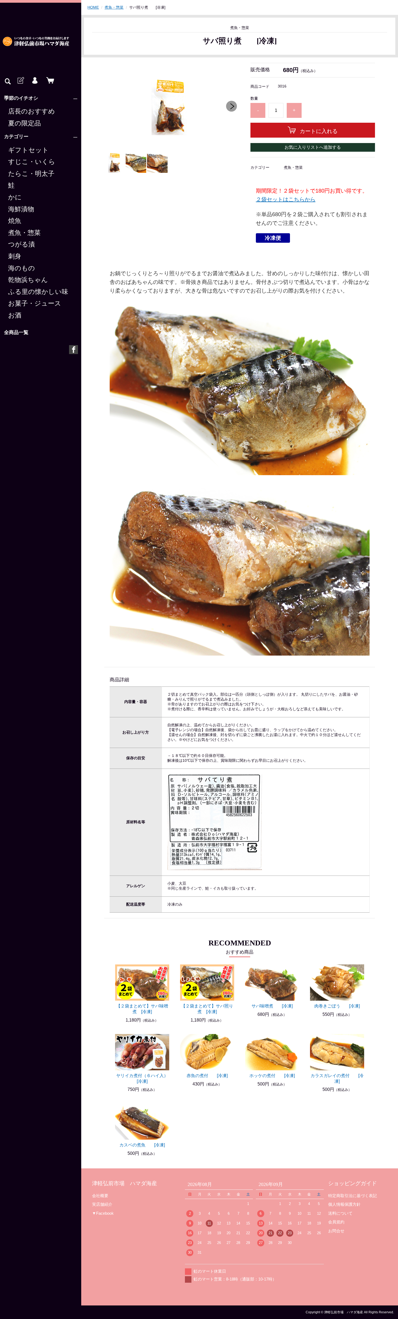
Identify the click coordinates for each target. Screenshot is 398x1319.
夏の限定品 (24, 123)
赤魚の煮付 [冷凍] (207, 1075)
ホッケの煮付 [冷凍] (272, 1075)
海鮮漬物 (21, 209)
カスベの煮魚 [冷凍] (142, 1145)
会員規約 (336, 1222)
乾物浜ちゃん (28, 279)
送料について (340, 1213)
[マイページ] (34, 80)
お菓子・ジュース (34, 303)
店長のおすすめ (31, 111)
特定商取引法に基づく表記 (352, 1195)
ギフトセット (28, 150)
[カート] (49, 80)
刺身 (14, 256)
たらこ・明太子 (31, 173)
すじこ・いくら (31, 161)
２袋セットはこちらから (285, 199)
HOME (93, 7)
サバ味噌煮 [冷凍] (272, 1006)
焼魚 (14, 220)
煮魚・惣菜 (24, 232)
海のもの (21, 268)
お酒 (14, 315)
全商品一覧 (16, 332)
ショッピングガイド (352, 1183)
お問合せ (336, 1231)
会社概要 (100, 1195)
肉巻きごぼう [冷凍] (337, 1006)
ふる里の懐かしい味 (38, 291)
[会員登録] (20, 80)
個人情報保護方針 (344, 1204)
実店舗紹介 (102, 1204)
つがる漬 (21, 244)
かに (15, 197)
